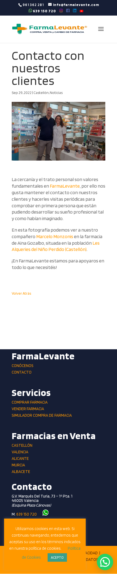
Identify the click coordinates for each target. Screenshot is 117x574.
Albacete (21, 471)
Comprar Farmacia (30, 402)
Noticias (56, 92)
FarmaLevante (65, 186)
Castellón (41, 92)
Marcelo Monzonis (54, 236)
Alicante (20, 458)
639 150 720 (44, 11)
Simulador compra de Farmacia (42, 415)
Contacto (22, 372)
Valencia (20, 451)
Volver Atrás (21, 293)
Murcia (18, 465)
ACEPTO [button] (57, 557)
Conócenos (22, 365)
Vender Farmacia (28, 408)
